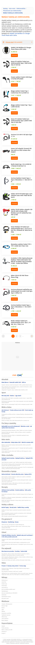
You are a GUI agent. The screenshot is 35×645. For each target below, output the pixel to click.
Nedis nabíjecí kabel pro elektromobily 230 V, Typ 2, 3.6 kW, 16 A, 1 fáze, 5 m (21, 322)
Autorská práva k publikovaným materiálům (12, 640)
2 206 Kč (13, 109)
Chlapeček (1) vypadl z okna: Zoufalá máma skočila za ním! (15, 390)
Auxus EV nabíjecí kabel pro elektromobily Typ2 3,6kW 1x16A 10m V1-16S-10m (21, 120)
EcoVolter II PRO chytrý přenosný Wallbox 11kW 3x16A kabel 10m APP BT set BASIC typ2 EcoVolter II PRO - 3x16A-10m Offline (21, 260)
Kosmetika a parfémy (6, 613)
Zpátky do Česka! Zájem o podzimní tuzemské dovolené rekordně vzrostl (16, 510)
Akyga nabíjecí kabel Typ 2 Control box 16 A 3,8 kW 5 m (20, 92)
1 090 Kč (13, 280)
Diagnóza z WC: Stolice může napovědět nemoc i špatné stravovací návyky (16, 540)
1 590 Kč (13, 125)
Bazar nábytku (5, 620)
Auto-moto (12, 8)
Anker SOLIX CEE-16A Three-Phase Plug (20, 276)
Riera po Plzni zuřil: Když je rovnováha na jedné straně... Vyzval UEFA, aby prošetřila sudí (17, 398)
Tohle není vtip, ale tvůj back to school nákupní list (13, 524)
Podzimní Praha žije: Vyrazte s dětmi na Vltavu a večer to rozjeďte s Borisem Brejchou (16, 433)
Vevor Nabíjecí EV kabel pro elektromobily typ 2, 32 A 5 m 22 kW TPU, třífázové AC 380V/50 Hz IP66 (21, 229)
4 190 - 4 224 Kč (16, 311)
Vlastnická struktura (24, 643)
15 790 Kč (14, 266)
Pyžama (3, 611)
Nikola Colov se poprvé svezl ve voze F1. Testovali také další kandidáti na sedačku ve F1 (17, 448)
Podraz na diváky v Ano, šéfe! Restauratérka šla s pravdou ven (15, 420)
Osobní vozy (4, 584)
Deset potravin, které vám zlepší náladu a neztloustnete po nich (16, 542)
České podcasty (5, 628)
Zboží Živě (4, 582)
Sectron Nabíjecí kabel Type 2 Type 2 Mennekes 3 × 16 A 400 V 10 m (21, 307)
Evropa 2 (3, 633)
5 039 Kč (13, 327)
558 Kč (13, 154)
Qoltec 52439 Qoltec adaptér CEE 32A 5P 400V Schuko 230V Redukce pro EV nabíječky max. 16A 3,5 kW (21, 212)
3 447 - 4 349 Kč (16, 95)
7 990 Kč (13, 295)
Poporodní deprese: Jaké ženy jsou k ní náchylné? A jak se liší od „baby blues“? (17, 545)
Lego (3, 609)
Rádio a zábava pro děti (7, 629)
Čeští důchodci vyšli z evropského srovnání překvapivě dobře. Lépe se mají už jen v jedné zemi (17, 480)
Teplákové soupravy (6, 615)
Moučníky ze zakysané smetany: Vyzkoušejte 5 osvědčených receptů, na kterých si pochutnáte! (17, 498)
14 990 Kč (14, 52)
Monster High (4, 606)
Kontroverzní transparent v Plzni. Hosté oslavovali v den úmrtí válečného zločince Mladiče (17, 402)
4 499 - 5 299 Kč (16, 234)
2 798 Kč (13, 200)
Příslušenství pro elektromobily (12, 10)
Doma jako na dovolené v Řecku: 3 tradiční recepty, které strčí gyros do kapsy (17, 494)
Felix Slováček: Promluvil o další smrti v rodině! (12, 571)
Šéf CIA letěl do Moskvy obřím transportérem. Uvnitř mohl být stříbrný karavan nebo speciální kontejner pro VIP (17, 464)
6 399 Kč (13, 248)
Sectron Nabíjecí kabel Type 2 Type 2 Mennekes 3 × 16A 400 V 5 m (21, 180)
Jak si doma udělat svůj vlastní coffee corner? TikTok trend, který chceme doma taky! (16, 527)
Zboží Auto (4, 595)
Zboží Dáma (4, 585)
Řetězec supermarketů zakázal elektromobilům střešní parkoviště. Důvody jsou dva (16, 445)
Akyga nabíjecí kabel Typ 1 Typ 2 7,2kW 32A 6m (21, 106)
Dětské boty (4, 617)
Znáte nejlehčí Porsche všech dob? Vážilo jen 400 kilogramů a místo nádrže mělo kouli (16, 451)
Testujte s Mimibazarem (7, 604)
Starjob (3, 626)
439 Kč (13, 217)
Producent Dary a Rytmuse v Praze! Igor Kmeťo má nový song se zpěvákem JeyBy (15, 569)
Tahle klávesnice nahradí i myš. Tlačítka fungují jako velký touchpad (17, 462)
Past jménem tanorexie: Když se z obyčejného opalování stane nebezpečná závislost (15, 436)
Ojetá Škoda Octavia (6, 596)
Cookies (8, 643)
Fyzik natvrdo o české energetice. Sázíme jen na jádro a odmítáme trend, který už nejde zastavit (16, 477)
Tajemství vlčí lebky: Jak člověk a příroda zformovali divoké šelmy (16, 560)
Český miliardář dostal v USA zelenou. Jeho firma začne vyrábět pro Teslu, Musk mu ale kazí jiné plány (16, 483)
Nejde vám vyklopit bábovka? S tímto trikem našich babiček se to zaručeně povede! (16, 501)
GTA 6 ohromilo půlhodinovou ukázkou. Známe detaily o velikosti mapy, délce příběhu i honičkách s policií (17, 557)
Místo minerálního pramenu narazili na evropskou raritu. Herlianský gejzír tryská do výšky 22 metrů (16, 513)
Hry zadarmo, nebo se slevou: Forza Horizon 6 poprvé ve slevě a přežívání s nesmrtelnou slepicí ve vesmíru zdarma (16, 554)
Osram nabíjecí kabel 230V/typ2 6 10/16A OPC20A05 (21, 78)
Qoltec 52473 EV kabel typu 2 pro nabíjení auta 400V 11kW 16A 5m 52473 (21, 195)
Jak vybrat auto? (5, 598)
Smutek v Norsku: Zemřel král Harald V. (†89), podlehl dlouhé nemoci (17, 385)
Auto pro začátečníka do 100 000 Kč (9, 593)
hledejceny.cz (5, 580)
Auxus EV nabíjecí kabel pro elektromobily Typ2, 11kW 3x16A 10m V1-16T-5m (21, 63)
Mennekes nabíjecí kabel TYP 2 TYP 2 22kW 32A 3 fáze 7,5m (21, 245)
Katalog (5, 8)
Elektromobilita (21, 8)
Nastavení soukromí (14, 643)
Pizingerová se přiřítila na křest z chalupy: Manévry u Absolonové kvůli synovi (17, 415)
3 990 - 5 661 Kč (16, 168)
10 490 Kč (14, 139)
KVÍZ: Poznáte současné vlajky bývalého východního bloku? (14, 516)
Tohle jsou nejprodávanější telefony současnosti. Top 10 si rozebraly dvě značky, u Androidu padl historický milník (17, 468)
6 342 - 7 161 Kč (16, 81)
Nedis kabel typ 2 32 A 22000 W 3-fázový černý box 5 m (21, 165)
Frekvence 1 (4, 631)
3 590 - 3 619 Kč (16, 184)
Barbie (3, 607)
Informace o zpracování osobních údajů (24, 642)
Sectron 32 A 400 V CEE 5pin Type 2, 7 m (21, 135)
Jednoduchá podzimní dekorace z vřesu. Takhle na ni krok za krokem (17, 430)
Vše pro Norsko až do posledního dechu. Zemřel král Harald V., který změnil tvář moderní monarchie (17, 387)
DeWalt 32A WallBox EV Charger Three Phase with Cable (16, 34)
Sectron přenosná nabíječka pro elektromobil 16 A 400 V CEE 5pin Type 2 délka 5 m (21, 291)
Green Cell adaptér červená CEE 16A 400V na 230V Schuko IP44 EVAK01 (21, 150)
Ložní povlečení (5, 618)
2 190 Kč (13, 67)
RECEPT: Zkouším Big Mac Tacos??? (9, 529)
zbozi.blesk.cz (5, 587)
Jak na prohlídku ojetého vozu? (8, 589)
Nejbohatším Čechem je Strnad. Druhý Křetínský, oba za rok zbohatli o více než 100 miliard (17, 418)
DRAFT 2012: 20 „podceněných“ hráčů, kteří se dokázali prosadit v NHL (17, 404)
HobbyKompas (5, 591)
